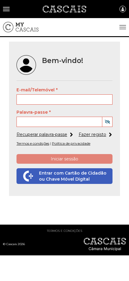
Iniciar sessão (64, 159)
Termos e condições (64, 231)
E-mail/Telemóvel (35, 90)
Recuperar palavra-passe (41, 134)
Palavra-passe (32, 112)
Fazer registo (92, 134)
